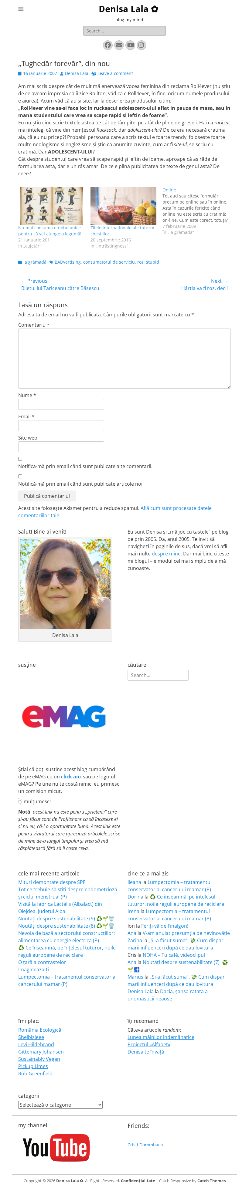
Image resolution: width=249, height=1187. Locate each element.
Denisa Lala (76, 73)
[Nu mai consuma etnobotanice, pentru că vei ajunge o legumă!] (51, 205)
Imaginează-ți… (35, 969)
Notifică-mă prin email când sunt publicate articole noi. (81, 484)
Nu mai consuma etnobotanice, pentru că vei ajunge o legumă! (50, 231)
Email (26, 416)
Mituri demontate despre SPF (51, 882)
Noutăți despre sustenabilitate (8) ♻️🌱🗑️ (66, 925)
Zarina (135, 940)
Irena (133, 911)
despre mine (166, 553)
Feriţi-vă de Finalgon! (164, 925)
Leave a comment (115, 73)
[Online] (198, 211)
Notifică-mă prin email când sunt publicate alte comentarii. (85, 466)
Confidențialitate (138, 1180)
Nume (27, 395)
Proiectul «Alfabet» (149, 1044)
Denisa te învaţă (146, 1051)
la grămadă (34, 262)
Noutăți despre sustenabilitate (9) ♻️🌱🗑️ (66, 918)
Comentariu (33, 325)
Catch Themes (211, 1180)
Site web (27, 437)
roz (140, 262)
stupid (152, 262)
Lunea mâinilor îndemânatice (161, 1037)
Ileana (134, 882)
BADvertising (68, 262)
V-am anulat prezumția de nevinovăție (186, 933)
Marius (135, 976)
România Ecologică (39, 1030)
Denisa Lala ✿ (129, 9)
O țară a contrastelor (42, 962)
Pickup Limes (33, 1066)
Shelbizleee (31, 1037)
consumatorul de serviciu (109, 262)
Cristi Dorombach (145, 1145)
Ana (132, 933)
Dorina (135, 896)
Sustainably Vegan (39, 1059)
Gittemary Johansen (41, 1051)
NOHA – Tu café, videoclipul (174, 955)
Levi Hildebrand (36, 1044)
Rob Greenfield (35, 1073)
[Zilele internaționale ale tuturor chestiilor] (123, 205)
